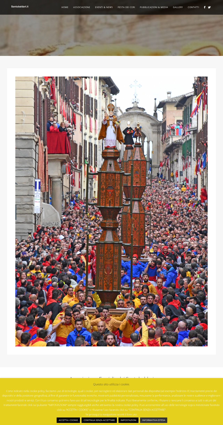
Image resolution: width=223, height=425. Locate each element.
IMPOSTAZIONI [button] (128, 420)
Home (64, 7)
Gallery (178, 7)
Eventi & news (104, 7)
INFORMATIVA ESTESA (153, 420)
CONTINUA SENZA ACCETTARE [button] (99, 420)
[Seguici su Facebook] (204, 7)
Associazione (81, 7)
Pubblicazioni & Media (154, 7)
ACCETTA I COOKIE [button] (68, 420)
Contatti (193, 7)
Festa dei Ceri (126, 7)
